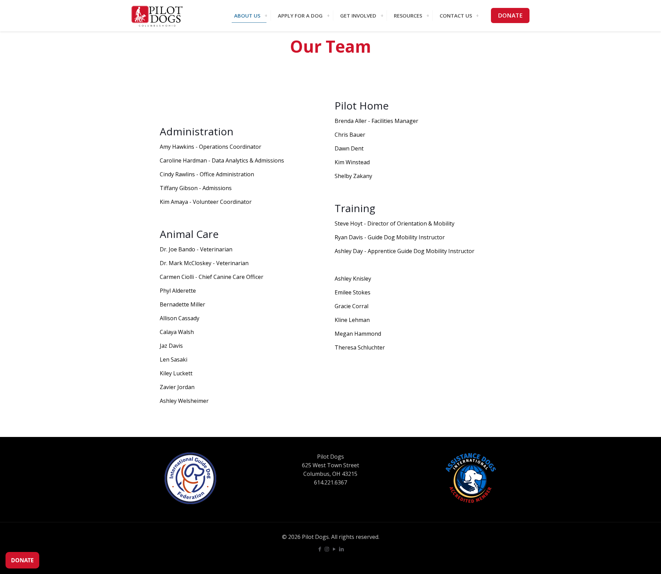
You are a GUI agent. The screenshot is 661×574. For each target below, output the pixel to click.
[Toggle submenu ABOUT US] (265, 15)
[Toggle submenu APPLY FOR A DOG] (328, 15)
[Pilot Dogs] (157, 15)
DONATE (510, 15)
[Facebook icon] (319, 548)
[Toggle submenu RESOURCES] (427, 15)
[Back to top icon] (628, 560)
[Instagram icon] (326, 548)
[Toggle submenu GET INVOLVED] (381, 15)
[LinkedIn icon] (341, 548)
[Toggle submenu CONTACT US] (477, 15)
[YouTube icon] (334, 548)
